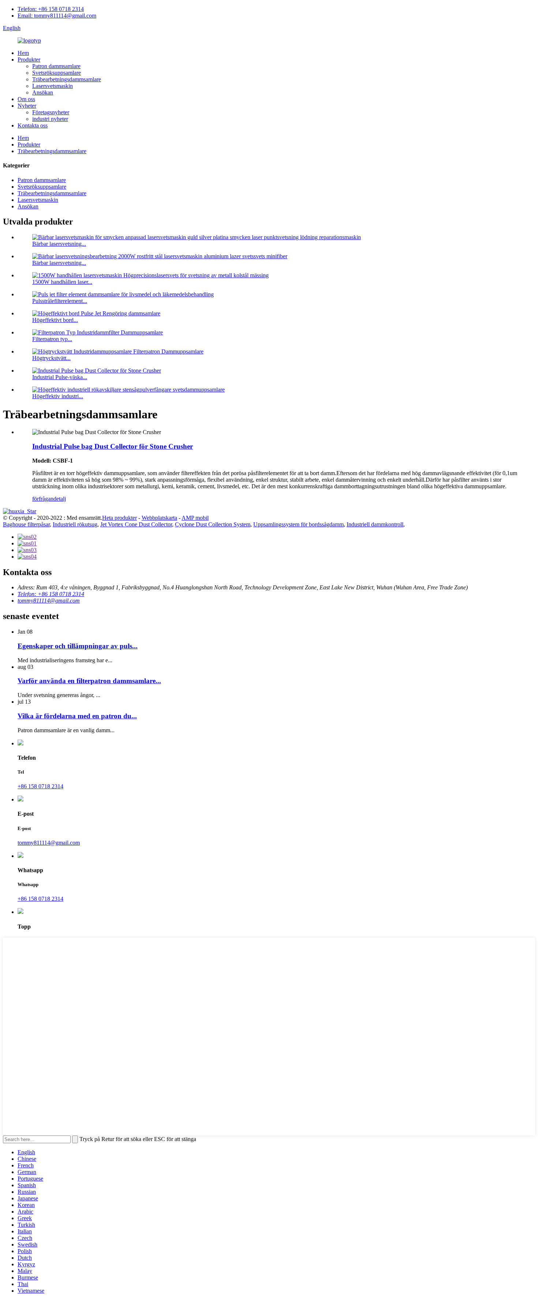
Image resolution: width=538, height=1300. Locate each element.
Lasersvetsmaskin (52, 86)
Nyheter (27, 106)
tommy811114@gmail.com (49, 600)
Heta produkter (119, 518)
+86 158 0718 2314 (40, 786)
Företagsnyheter (50, 112)
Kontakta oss (33, 125)
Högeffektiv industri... (57, 396)
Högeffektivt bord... (55, 320)
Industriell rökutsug (75, 524)
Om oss (26, 99)
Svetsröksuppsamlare (56, 73)
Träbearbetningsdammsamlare (66, 79)
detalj (59, 499)
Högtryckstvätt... (51, 358)
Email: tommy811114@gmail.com (57, 15)
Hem (23, 53)
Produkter (29, 59)
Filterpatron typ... (52, 339)
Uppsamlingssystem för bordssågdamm (298, 524)
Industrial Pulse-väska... (59, 377)
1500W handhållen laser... (62, 282)
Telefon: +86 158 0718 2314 (51, 9)
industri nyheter (50, 119)
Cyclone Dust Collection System (212, 524)
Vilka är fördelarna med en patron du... (77, 716)
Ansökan (42, 92)
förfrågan (42, 499)
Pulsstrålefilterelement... (59, 301)
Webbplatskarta (159, 518)
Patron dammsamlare (56, 66)
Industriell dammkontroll (375, 524)
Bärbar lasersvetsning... (59, 244)
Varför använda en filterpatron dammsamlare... (89, 681)
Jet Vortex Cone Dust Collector (136, 524)
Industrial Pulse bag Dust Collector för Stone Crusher (112, 446)
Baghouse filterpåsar (26, 524)
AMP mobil (195, 518)
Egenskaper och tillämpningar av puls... (78, 646)
